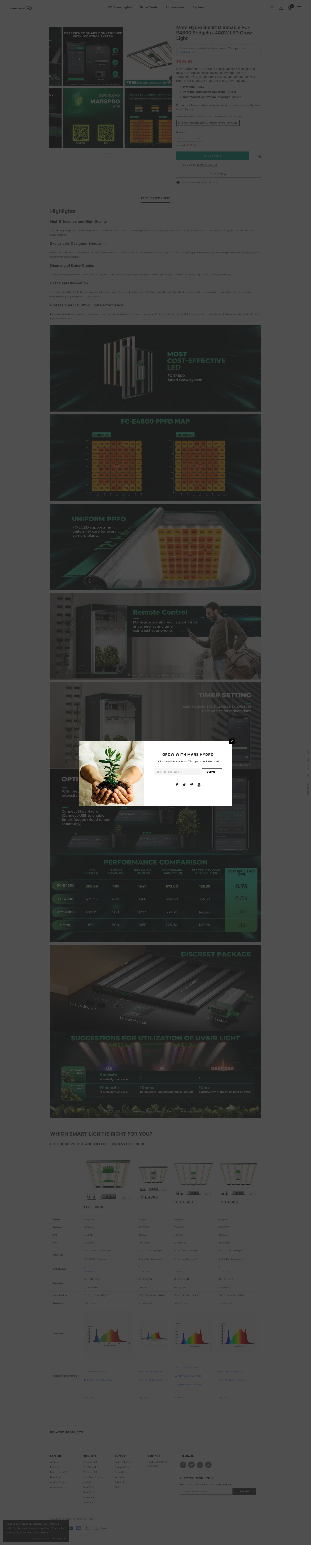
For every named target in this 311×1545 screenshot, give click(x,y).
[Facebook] (177, 784)
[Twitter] (184, 784)
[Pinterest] (191, 784)
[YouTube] (199, 784)
